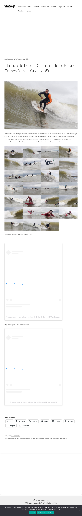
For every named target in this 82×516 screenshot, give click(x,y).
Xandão (26, 59)
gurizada (49, 438)
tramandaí (63, 438)
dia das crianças (19, 438)
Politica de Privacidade (45, 513)
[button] (13, 152)
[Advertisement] (41, 35)
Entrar (69, 6)
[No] (79, 510)
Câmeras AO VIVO (24, 6)
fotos (28, 438)
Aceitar (32, 513)
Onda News (45, 6)
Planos (53, 6)
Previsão (36, 6)
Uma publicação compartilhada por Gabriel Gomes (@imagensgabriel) (33, 402)
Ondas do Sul (15, 436)
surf (57, 438)
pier (54, 438)
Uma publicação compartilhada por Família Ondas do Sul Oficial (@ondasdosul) (33, 317)
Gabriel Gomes (35, 438)
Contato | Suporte (24, 11)
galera (43, 438)
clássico (11, 438)
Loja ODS (62, 6)
